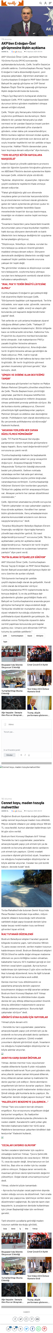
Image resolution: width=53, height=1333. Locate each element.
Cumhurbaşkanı (17, 636)
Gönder (9, 755)
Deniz (13, 1229)
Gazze (29, 636)
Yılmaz (35, 1229)
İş (20, 1229)
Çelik (5, 636)
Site (26, 1229)
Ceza (5, 1229)
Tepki (5, 642)
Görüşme (39, 636)
